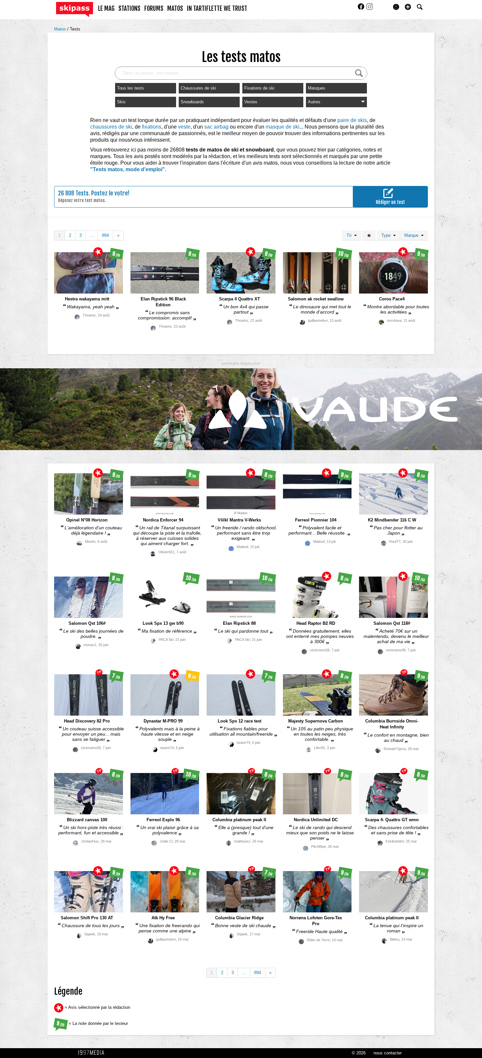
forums (153, 8)
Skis (121, 101)
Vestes (250, 101)
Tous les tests (130, 88)
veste (184, 127)
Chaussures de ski (198, 88)
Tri (350, 235)
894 (105, 235)
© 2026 (359, 1052)
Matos (60, 29)
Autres (314, 101)
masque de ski (282, 127)
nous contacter (387, 1052)
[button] (408, 6)
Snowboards (192, 101)
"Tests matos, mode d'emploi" (127, 169)
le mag (106, 8)
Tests (75, 29)
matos (175, 8)
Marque (412, 235)
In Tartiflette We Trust (217, 8)
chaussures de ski (111, 127)
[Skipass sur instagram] (369, 8)
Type (387, 235)
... (92, 235)
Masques (316, 88)
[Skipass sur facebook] (361, 8)
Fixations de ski (259, 88)
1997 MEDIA (93, 1052)
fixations (151, 127)
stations (129, 8)
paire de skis (352, 120)
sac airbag (216, 127)
